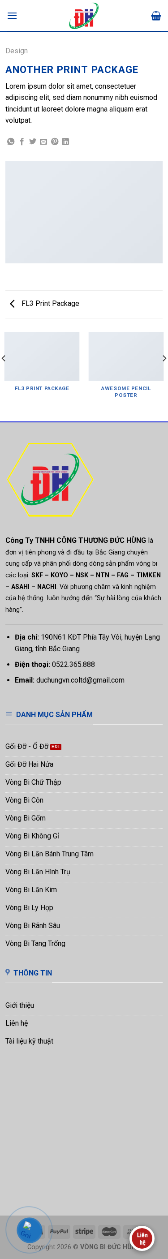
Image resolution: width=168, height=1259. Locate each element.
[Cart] (156, 16)
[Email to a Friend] (43, 142)
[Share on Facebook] (22, 142)
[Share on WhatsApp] (10, 142)
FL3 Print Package (49, 303)
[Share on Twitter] (32, 142)
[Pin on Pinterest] (54, 142)
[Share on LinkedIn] (65, 142)
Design (16, 51)
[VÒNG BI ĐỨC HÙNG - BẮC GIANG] (84, 15)
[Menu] (12, 15)
